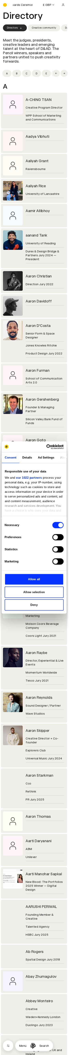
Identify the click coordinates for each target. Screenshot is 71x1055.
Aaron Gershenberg (42, 399)
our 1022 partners (29, 477)
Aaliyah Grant (37, 161)
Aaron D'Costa (38, 326)
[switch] (58, 537)
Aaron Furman (38, 370)
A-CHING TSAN (38, 100)
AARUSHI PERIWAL (41, 907)
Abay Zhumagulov (41, 976)
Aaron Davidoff (39, 301)
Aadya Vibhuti (37, 136)
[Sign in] (63, 5)
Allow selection (34, 592)
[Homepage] (33, 1045)
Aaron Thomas (38, 816)
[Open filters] (8, 1045)
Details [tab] (27, 457)
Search (44, 1045)
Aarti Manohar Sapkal (44, 874)
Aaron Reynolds (39, 697)
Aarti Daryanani (38, 841)
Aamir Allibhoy (38, 211)
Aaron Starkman (39, 775)
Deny (33, 604)
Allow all (34, 579)
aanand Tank (36, 235)
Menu (23, 1045)
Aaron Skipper (38, 731)
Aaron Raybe (36, 653)
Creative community (44, 27)
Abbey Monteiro (39, 1001)
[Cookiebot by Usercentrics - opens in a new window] (48, 446)
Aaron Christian (39, 276)
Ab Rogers (35, 952)
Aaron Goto (36, 440)
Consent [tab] (10, 457)
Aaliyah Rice (36, 186)
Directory (12, 27)
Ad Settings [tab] (46, 457)
